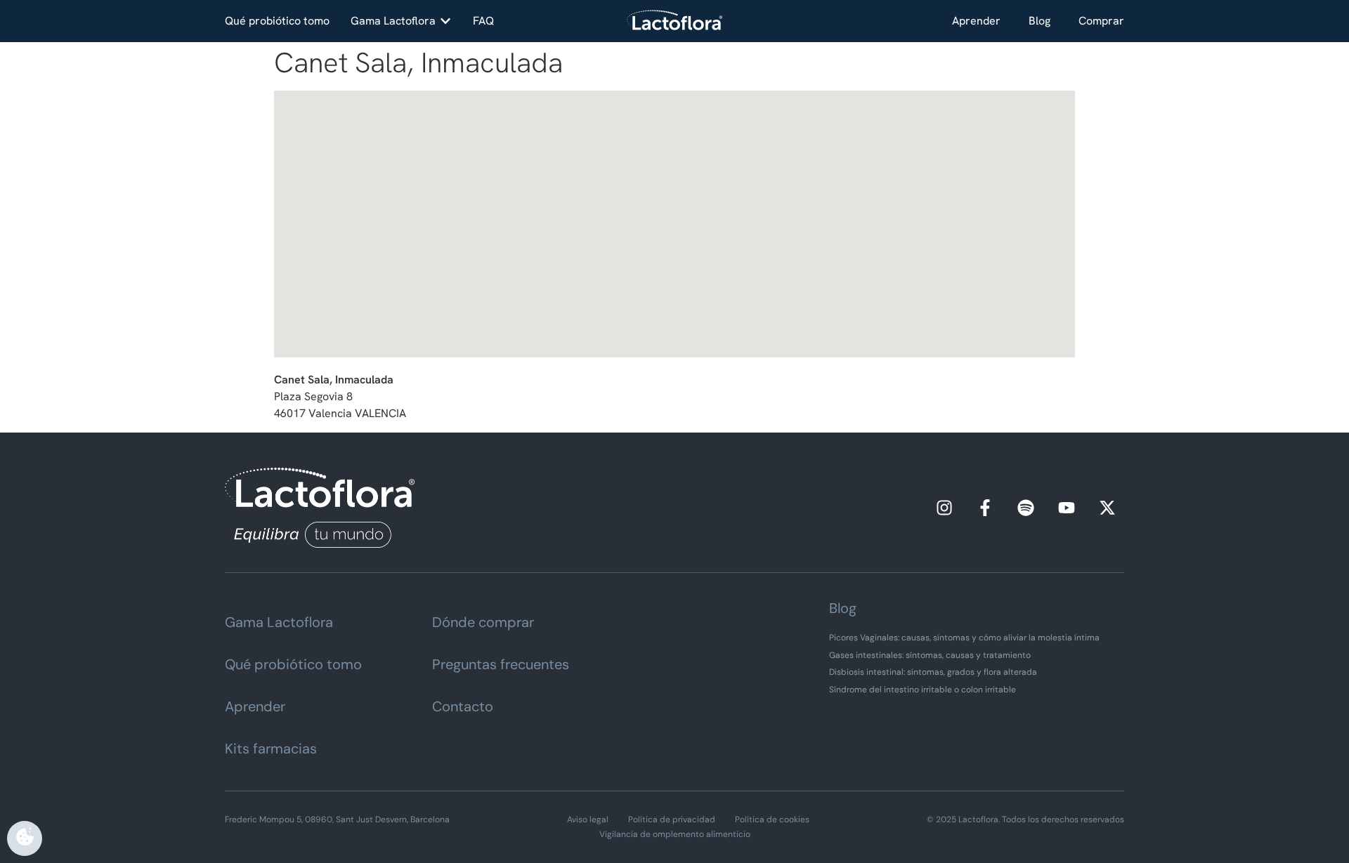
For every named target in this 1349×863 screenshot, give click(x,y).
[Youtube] (1066, 508)
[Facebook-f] (985, 508)
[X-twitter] (1107, 508)
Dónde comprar (483, 622)
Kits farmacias (271, 748)
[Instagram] (944, 508)
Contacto (462, 706)
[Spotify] (1026, 508)
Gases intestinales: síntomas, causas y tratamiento (930, 655)
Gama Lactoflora (279, 622)
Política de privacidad (671, 819)
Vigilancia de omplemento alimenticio (674, 834)
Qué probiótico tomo (293, 664)
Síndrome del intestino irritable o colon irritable (922, 689)
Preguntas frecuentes (500, 664)
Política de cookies (772, 819)
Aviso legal (587, 819)
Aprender (976, 20)
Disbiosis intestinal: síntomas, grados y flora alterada (933, 672)
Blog (1039, 20)
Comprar (1101, 20)
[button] (401, 21)
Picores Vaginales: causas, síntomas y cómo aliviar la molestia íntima (964, 637)
